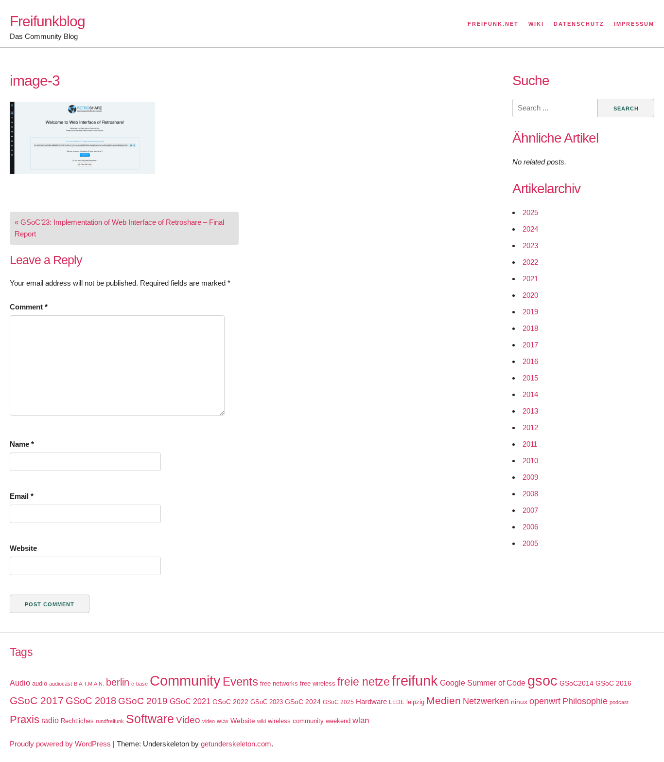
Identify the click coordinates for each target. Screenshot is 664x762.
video (208, 721)
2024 (530, 229)
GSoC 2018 (91, 700)
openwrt (544, 701)
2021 (530, 278)
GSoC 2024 (303, 702)
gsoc (542, 681)
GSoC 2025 (338, 702)
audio (39, 683)
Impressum (634, 24)
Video (188, 720)
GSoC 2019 (143, 701)
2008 (530, 494)
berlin (117, 682)
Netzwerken (486, 701)
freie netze (363, 681)
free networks (279, 683)
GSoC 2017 (37, 700)
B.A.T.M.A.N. (89, 684)
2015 (530, 378)
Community (185, 680)
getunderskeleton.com (236, 744)
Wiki (536, 24)
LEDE (396, 702)
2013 (530, 411)
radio (50, 720)
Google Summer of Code (482, 682)
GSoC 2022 (230, 702)
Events (240, 681)
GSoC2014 (576, 683)
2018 (530, 328)
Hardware (371, 702)
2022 (530, 262)
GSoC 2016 (613, 683)
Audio (20, 683)
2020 (530, 295)
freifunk (415, 681)
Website (23, 548)
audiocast (60, 684)
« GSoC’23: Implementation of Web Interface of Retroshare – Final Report (119, 228)
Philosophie (585, 701)
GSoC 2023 (266, 702)
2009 (530, 477)
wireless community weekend (309, 721)
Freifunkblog (47, 21)
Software (150, 719)
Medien (443, 701)
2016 (530, 361)
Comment (29, 307)
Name (22, 444)
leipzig (415, 702)
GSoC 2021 (190, 701)
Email (22, 496)
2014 (530, 394)
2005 (530, 543)
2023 (530, 245)
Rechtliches (77, 721)
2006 (530, 527)
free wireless (317, 683)
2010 (530, 460)
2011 (530, 444)
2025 (530, 212)
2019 (530, 312)
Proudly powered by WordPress (60, 744)
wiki (261, 721)
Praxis (24, 719)
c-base (139, 684)
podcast (619, 702)
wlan (360, 720)
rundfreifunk (110, 721)
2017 (530, 345)
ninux (519, 702)
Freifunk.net (493, 24)
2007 (530, 510)
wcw (222, 721)
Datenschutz (579, 24)
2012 (530, 427)
